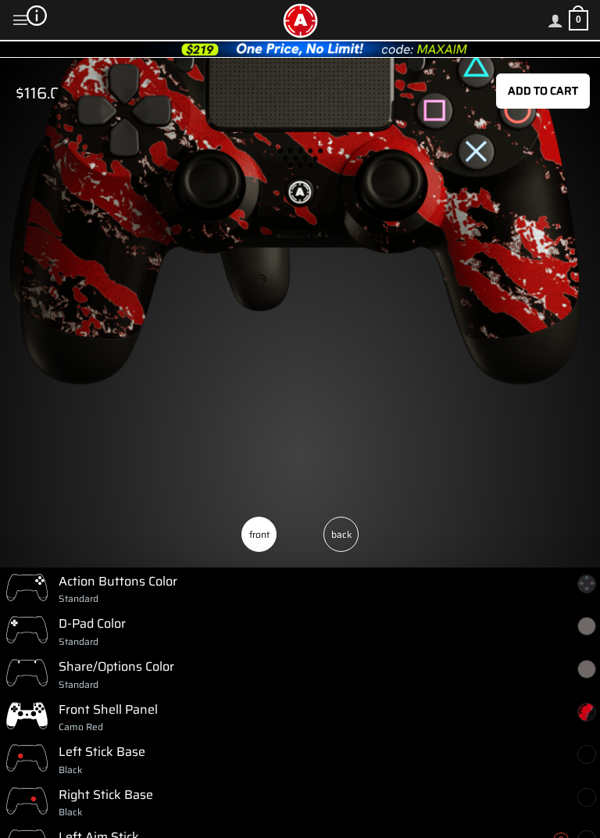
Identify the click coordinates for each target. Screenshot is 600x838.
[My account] (555, 20)
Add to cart (543, 90)
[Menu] (20, 20)
